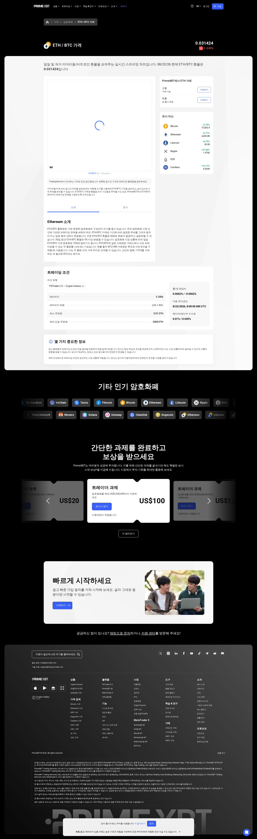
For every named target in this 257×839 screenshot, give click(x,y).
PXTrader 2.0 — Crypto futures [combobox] (65, 286)
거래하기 (204, 90)
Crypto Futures (76, 684)
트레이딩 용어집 (171, 717)
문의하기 (200, 714)
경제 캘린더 (170, 693)
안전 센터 (201, 722)
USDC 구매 (169, 740)
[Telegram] (207, 653)
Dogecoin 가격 (76, 717)
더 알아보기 (128, 533)
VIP (103, 721)
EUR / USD (74, 725)
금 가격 (73, 733)
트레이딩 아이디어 (172, 697)
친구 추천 (201, 737)
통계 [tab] (125, 207)
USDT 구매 (169, 736)
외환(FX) (137, 684)
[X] (160, 653)
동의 (151, 823)
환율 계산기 (170, 689)
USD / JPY (74, 729)
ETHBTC (92, 173)
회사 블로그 (201, 709)
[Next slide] (209, 501)
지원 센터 (148, 633)
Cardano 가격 (76, 721)
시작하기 (61, 605)
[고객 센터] (192, 6)
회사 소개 (201, 684)
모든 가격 (74, 737)
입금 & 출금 (106, 712)
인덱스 (136, 689)
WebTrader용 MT (141, 742)
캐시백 (105, 737)
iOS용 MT (137, 729)
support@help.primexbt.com (51, 667)
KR (197, 6)
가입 (219, 6)
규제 (199, 693)
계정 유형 (106, 729)
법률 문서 (201, 718)
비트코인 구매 (171, 728)
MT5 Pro (137, 746)
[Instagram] (168, 653)
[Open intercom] (246, 832)
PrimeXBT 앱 (107, 689)
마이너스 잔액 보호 (109, 725)
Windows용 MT (140, 737)
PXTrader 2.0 (107, 684)
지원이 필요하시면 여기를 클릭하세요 (55, 654)
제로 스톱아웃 (107, 733)
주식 (135, 697)
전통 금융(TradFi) (141, 714)
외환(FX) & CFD (76, 689)
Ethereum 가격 (76, 708)
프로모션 (200, 733)
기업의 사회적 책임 (204, 705)
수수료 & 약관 (107, 708)
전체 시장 (137, 709)
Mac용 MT (138, 733)
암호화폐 (68, 22)
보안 (104, 717)
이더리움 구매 (171, 732)
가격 (56, 22)
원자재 (136, 693)
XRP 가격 (74, 712)
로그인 (206, 6)
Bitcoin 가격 (75, 704)
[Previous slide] (48, 501)
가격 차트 (169, 684)
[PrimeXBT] (41, 6)
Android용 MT (139, 725)
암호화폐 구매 (76, 693)
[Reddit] (214, 653)
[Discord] (222, 653)
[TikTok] (199, 653)
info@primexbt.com (48, 663)
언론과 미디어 (202, 701)
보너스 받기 (21, 506)
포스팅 (168, 712)
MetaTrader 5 (107, 693)
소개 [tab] (73, 207)
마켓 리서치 (170, 708)
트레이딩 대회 (202, 742)
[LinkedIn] (176, 653)
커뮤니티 (200, 689)
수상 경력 (201, 697)
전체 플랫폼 (107, 697)
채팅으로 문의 (120, 633)
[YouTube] (191, 653)
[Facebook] (184, 653)
